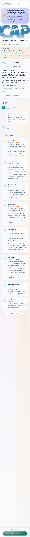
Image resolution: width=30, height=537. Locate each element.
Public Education (17, 95)
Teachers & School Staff (8, 27)
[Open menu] (26, 3)
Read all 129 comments (15, 313)
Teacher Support (7, 95)
